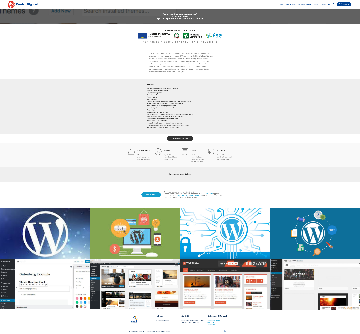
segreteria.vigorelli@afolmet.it (189, 195)
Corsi (281, 4)
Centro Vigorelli (27, 4)
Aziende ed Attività (304, 4)
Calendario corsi (291, 4)
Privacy (323, 4)
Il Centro (315, 4)
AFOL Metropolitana (213, 320)
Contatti (346, 4)
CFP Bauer (210, 322)
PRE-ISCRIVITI (151, 194)
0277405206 (207, 194)
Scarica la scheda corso (180, 138)
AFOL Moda (211, 324)
